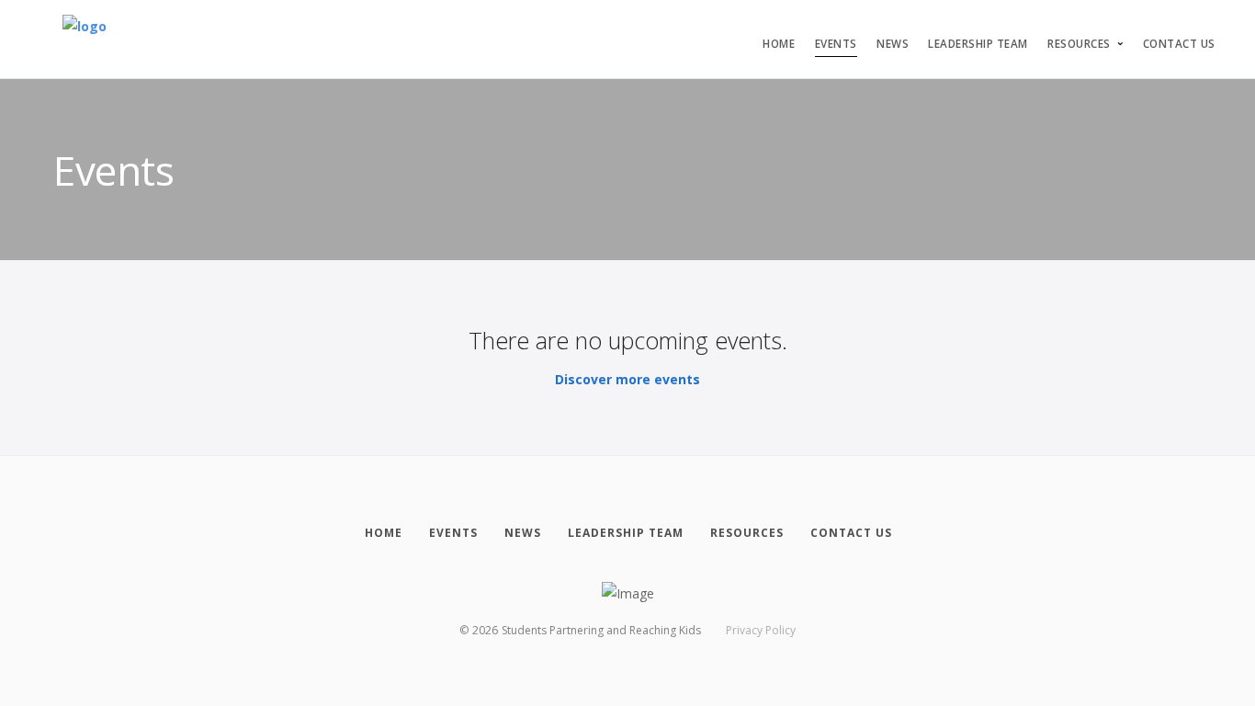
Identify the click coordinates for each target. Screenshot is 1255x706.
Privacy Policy (761, 630)
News (892, 44)
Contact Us (1179, 44)
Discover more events (627, 379)
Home (779, 44)
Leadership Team (978, 44)
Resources (1079, 44)
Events (836, 44)
